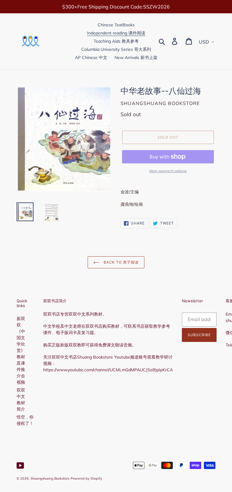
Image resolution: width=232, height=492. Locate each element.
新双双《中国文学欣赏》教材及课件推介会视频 (21, 350)
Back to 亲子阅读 (120, 262)
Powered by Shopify (86, 478)
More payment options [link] (168, 171)
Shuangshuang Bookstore (50, 478)
